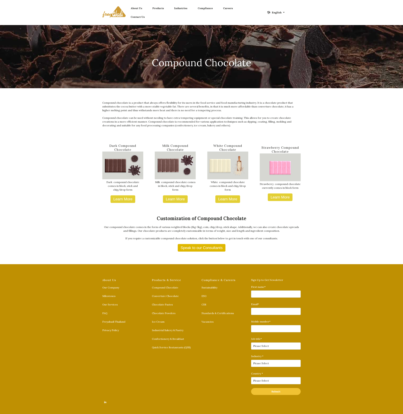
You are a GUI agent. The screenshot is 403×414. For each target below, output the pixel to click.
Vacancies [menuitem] (208, 321)
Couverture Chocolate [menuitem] (165, 296)
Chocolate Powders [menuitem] (164, 313)
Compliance (205, 8)
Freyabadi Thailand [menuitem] (113, 321)
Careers (228, 8)
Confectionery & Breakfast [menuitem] (168, 338)
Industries (180, 8)
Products (158, 8)
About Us (136, 8)
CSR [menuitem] (204, 304)
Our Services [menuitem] (110, 304)
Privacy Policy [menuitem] (110, 330)
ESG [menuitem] (204, 296)
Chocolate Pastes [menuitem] (162, 304)
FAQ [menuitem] (104, 313)
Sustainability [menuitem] (209, 287)
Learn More (122, 199)
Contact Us (138, 16)
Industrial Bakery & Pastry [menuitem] (167, 330)
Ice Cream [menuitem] (158, 321)
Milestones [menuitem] (109, 296)
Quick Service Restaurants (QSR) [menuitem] (171, 347)
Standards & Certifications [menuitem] (218, 313)
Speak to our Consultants (202, 248)
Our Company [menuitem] (110, 287)
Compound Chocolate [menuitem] (165, 287)
